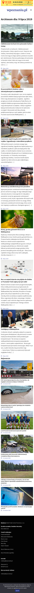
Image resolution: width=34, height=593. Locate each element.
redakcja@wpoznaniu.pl (7, 561)
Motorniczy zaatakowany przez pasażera (15, 186)
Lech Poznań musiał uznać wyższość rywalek (13, 430)
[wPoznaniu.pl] (17, 10)
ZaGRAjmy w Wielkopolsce (10, 329)
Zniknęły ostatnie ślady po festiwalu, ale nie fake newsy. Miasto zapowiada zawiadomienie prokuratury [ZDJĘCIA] (16, 481)
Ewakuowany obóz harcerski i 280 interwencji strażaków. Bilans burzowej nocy (14, 455)
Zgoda (17, 590)
